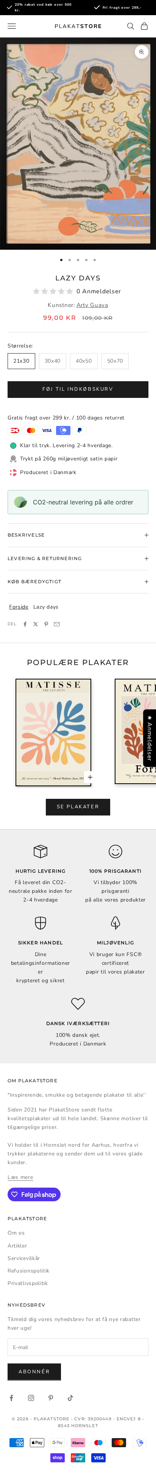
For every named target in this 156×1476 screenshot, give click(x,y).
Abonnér (34, 1371)
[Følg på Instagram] (31, 1398)
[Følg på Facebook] (11, 1398)
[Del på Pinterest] (46, 624)
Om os (16, 1233)
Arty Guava (92, 305)
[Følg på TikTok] (70, 1398)
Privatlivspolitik (28, 1283)
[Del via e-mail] (57, 624)
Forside (18, 606)
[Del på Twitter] (36, 624)
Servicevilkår (24, 1258)
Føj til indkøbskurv (77, 389)
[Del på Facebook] (25, 624)
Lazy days (46, 606)
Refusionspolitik (29, 1270)
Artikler (17, 1245)
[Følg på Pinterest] (51, 1398)
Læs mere (20, 1177)
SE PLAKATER (78, 806)
